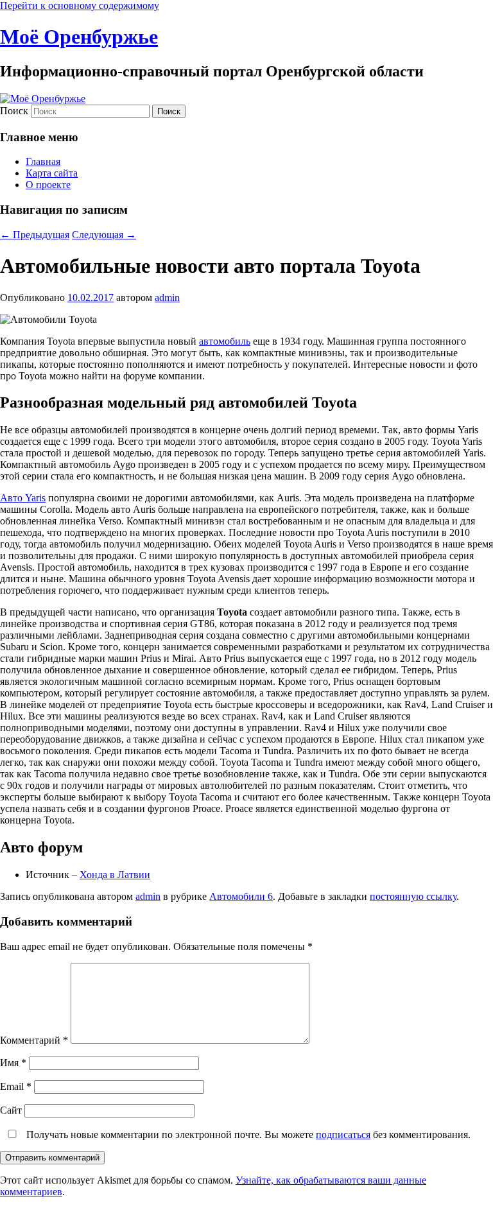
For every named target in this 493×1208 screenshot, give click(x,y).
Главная (43, 161)
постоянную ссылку (413, 896)
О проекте (48, 184)
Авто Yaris (23, 497)
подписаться (343, 1134)
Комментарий (34, 1040)
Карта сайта (52, 173)
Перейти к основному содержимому (79, 5)
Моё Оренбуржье (79, 36)
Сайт (11, 1110)
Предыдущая (34, 234)
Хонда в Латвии (115, 874)
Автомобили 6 (241, 896)
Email (15, 1086)
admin (167, 297)
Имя (13, 1062)
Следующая (104, 234)
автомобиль (224, 341)
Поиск (14, 110)
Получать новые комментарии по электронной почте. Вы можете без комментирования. (247, 1134)
